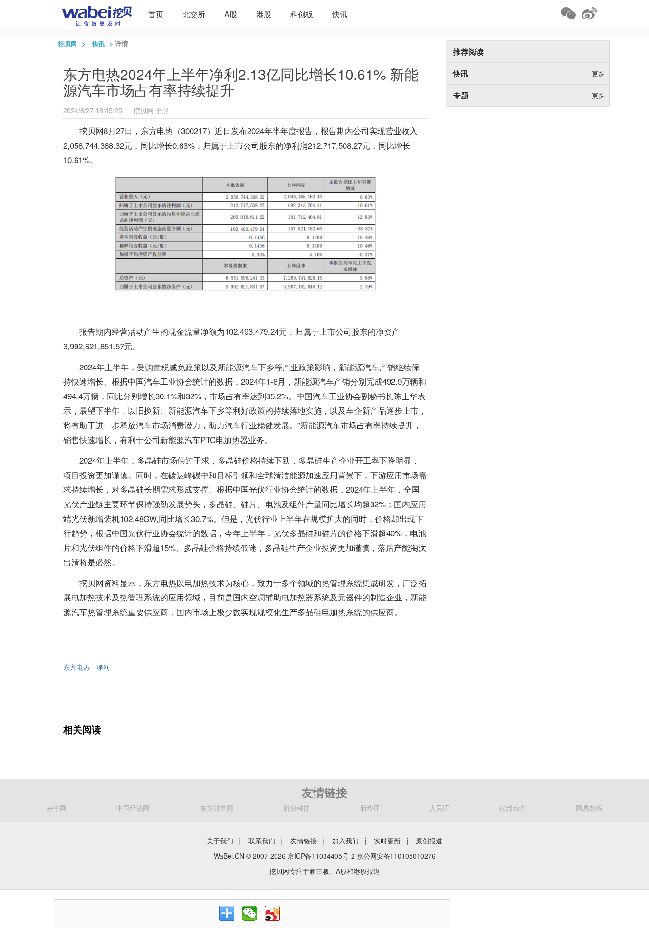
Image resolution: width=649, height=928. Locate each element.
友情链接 (303, 840)
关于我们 (220, 840)
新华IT (370, 807)
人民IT (439, 807)
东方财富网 (216, 807)
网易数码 (589, 807)
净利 (103, 667)
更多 (598, 73)
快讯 (339, 14)
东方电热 (76, 667)
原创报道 (429, 840)
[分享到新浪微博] (272, 913)
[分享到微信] (249, 913)
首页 (155, 14)
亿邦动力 (512, 807)
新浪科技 (296, 807)
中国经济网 (133, 807)
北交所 (193, 14)
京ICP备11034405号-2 (321, 855)
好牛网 (57, 807)
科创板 (301, 14)
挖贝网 (67, 43)
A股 (230, 14)
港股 (263, 14)
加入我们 (345, 840)
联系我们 (261, 840)
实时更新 (387, 840)
